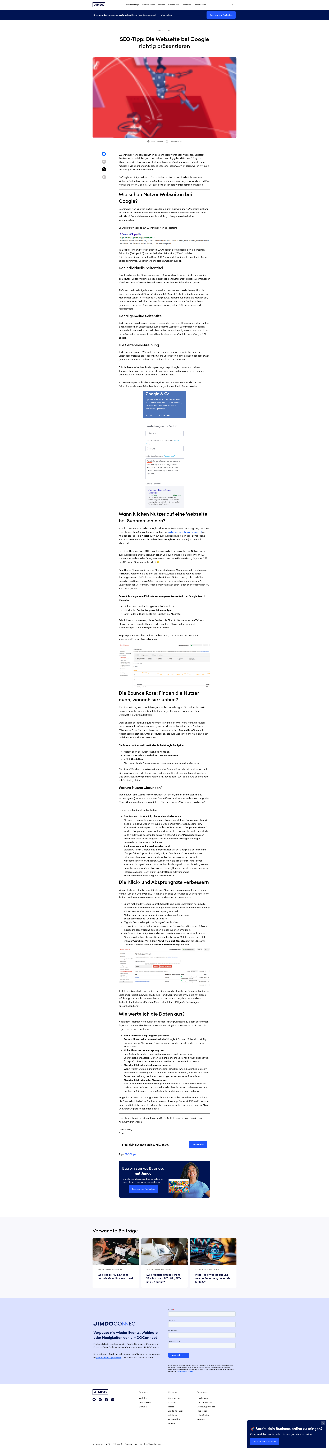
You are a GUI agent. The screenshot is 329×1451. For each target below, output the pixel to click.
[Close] (323, 1423)
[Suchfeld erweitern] (231, 4)
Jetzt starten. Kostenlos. (221, 15)
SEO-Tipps (130, 1154)
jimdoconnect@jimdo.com (108, 1357)
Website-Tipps (164, 31)
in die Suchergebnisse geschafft (185, 532)
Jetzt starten (198, 1144)
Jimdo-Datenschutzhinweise (184, 1371)
